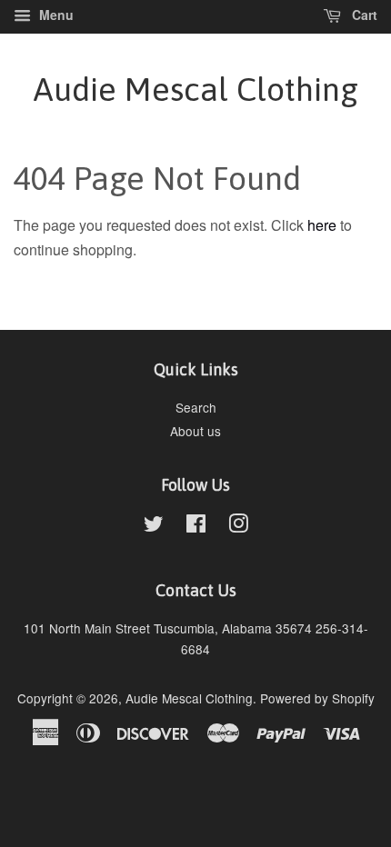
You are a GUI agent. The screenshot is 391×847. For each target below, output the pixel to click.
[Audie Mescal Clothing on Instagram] (238, 526)
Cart (362, 14)
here (321, 224)
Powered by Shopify (317, 698)
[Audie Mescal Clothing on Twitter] (154, 526)
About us (195, 431)
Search (195, 407)
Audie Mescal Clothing (196, 89)
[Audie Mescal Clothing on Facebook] (195, 526)
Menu (54, 14)
